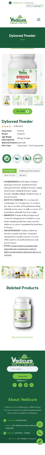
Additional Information (29, 171)
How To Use (9, 175)
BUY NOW (21, 111)
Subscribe (22, 376)
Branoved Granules (22, 337)
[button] (40, 73)
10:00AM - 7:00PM (18, 433)
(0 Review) (18, 126)
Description (9, 171)
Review (23, 175)
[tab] (9, 171)
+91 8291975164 (29, 3)
